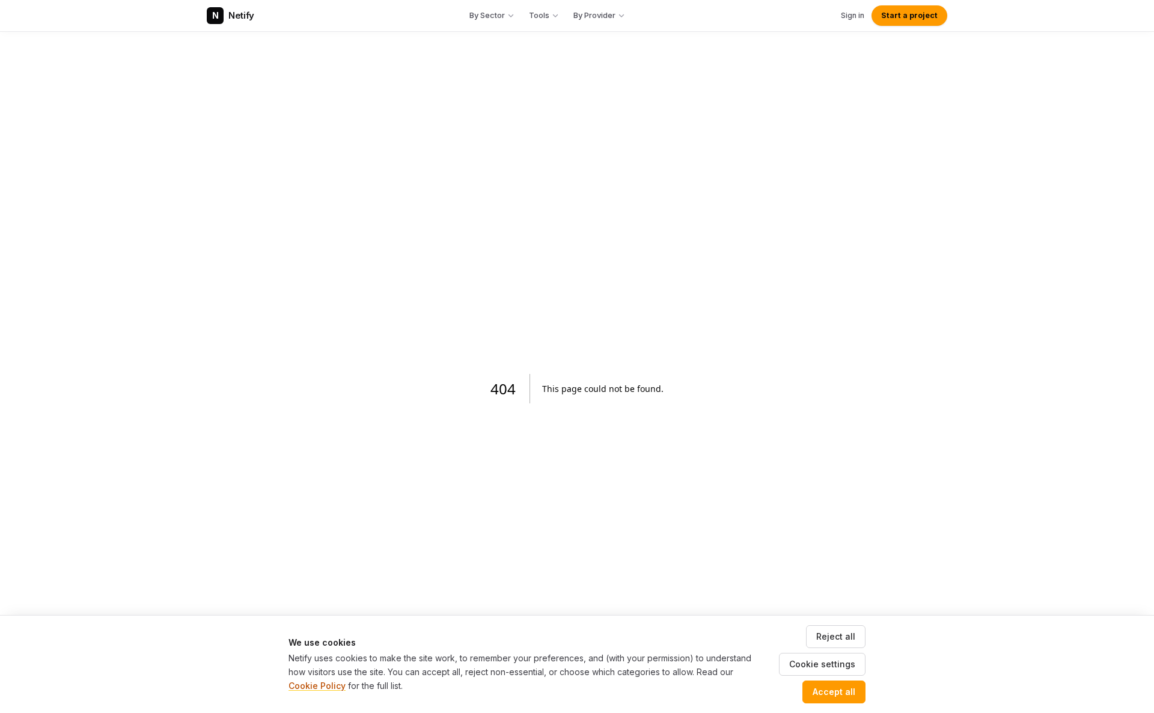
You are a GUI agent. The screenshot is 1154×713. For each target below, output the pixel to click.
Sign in (852, 15)
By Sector (487, 15)
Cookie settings (822, 664)
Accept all (834, 692)
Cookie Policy (317, 686)
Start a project (909, 15)
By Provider (594, 15)
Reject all (835, 636)
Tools (539, 15)
